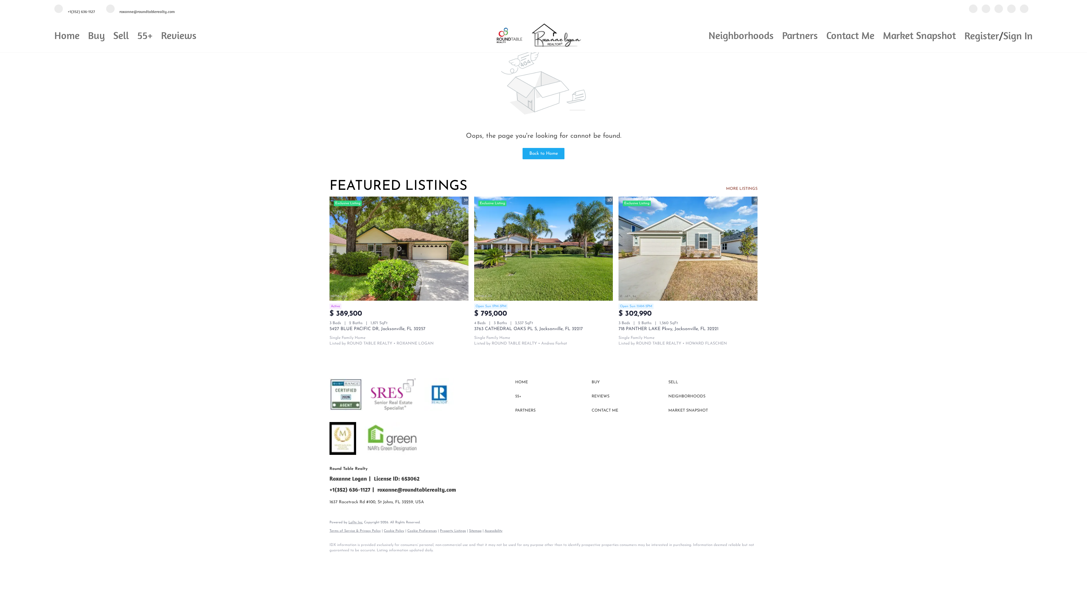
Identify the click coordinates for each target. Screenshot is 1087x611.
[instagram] (1011, 9)
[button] (552, 382)
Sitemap (475, 531)
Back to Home (543, 153)
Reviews (178, 35)
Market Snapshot (919, 35)
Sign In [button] (1018, 35)
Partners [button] (800, 35)
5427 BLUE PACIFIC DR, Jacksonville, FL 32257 (377, 329)
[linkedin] (986, 9)
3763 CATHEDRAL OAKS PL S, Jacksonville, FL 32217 (528, 329)
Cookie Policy (394, 531)
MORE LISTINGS (742, 189)
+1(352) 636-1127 (349, 489)
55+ (145, 35)
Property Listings (453, 531)
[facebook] (973, 9)
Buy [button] (96, 35)
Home (67, 35)
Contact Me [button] (850, 35)
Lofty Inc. (355, 522)
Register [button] (981, 35)
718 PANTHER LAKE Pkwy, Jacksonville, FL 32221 (668, 329)
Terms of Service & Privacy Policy (355, 531)
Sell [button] (121, 35)
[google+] (1024, 9)
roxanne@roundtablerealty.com (416, 489)
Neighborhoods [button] (741, 35)
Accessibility (493, 531)
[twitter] (998, 9)
